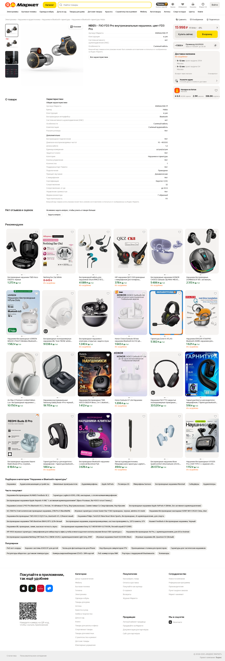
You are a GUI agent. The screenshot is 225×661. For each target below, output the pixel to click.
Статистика (11, 656)
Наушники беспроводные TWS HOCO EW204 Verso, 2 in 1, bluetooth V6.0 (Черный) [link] (94, 401)
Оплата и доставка (131, 583)
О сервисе (127, 590)
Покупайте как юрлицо (132, 587)
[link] (11, 484)
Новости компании (177, 579)
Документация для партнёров (135, 630)
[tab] (12, 12)
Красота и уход (81, 610)
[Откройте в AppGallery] (40, 591)
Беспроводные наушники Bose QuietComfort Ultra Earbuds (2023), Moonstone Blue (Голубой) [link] (165, 463)
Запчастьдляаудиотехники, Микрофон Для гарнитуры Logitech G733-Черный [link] (130, 463)
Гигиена (78, 590)
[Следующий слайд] (79, 55)
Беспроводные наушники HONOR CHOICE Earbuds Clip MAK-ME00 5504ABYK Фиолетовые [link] (165, 278)
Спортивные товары (84, 629)
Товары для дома (82, 602)
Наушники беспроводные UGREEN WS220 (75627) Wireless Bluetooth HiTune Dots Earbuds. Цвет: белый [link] (22, 340)
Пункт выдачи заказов (178, 590)
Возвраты (127, 594)
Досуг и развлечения (84, 579)
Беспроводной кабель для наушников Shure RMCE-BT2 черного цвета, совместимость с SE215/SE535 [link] (93, 278)
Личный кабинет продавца (134, 622)
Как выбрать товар (131, 579)
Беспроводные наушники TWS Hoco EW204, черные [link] (23, 278)
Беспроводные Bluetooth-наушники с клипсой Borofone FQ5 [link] (94, 463)
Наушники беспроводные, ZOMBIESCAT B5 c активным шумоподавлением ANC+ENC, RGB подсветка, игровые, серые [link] (201, 278)
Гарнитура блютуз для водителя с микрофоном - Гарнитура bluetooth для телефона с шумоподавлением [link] (58, 463)
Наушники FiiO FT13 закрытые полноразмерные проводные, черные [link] (163, 401)
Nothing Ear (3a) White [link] (52, 277)
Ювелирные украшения (85, 645)
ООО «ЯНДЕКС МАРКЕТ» (211, 654)
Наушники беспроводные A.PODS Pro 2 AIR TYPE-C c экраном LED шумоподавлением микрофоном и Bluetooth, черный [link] (201, 463)
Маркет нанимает (176, 594)
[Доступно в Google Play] (32, 591)
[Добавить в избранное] (36, 232)
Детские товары (82, 641)
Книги (77, 622)
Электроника (80, 594)
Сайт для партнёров (131, 633)
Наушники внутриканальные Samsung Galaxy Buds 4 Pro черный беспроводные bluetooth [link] (58, 401)
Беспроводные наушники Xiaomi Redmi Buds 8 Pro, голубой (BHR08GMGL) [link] (21, 463)
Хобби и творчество (83, 614)
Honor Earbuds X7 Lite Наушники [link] (128, 400)
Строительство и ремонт (85, 637)
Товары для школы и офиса (86, 626)
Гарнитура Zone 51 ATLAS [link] (161, 339)
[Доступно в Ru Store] (49, 591)
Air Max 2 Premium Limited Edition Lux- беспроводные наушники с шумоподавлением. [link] (21, 401)
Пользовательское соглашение (33, 656)
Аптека (78, 606)
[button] (99, 57)
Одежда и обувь (82, 598)
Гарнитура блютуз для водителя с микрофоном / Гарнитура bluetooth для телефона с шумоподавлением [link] (201, 401)
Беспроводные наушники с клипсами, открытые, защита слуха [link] (94, 340)
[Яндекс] (218, 657)
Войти (215, 5)
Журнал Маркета (130, 598)
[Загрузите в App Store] (23, 591)
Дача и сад (79, 618)
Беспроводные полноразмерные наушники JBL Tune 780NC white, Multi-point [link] (57, 340)
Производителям (176, 587)
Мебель (78, 583)
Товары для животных (84, 633)
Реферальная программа (179, 583)
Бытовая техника (82, 587)
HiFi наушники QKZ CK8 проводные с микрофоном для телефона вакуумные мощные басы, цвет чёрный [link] (130, 278)
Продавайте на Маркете (133, 626)
